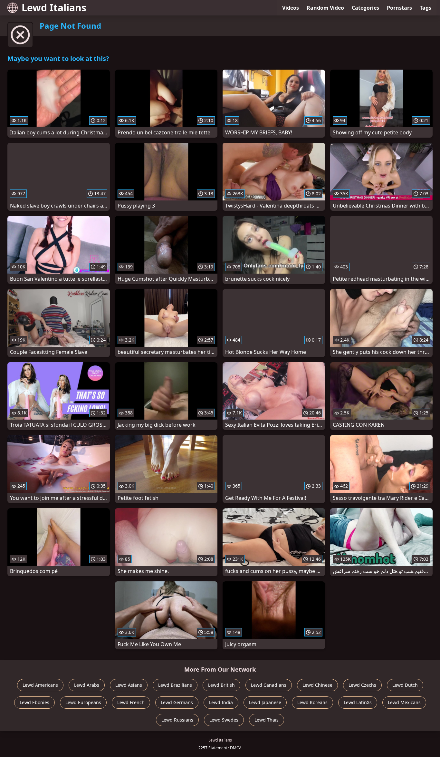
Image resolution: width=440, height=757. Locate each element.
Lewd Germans (177, 702)
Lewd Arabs (86, 685)
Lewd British (221, 685)
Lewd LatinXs (358, 702)
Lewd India (221, 702)
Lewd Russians (177, 720)
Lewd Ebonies (34, 702)
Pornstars (399, 7)
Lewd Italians (54, 7)
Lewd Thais (266, 720)
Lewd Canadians (268, 685)
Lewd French (131, 702)
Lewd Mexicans (404, 702)
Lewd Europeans (83, 702)
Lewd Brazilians (175, 685)
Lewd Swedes (223, 720)
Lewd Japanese (265, 702)
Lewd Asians (128, 685)
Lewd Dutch (405, 685)
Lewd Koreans (312, 702)
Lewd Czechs (362, 685)
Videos (290, 7)
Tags (425, 7)
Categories (365, 7)
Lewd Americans (40, 685)
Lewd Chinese (317, 685)
